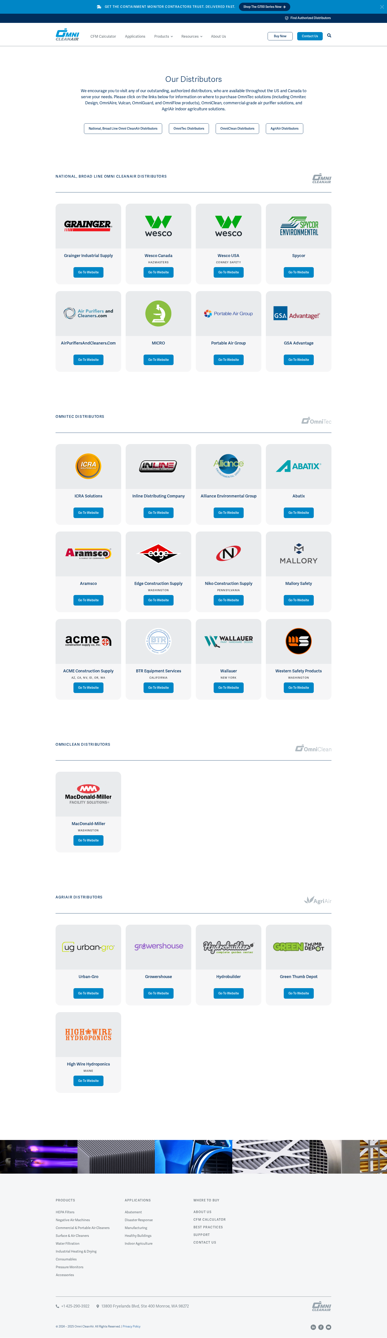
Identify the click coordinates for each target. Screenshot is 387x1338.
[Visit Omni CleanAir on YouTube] (328, 1327)
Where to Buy (206, 1200)
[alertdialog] (193, 7)
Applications (138, 1200)
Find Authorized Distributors (310, 18)
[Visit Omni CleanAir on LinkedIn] (313, 1327)
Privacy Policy (131, 1326)
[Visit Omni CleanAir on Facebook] (321, 1327)
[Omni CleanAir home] (321, 1306)
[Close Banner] (382, 7)
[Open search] (329, 35)
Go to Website (88, 272)
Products (65, 1200)
